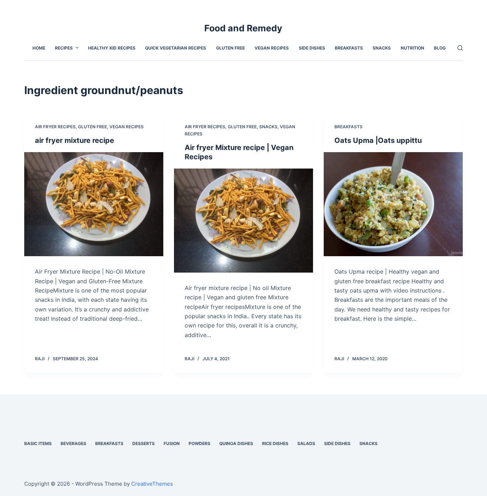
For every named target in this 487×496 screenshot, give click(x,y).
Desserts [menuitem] (143, 443)
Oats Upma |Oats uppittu (378, 140)
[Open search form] (460, 48)
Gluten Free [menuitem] (230, 48)
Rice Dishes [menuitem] (275, 443)
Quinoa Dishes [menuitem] (236, 443)
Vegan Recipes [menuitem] (272, 48)
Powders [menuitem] (199, 443)
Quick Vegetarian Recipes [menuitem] (175, 48)
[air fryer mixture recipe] (93, 204)
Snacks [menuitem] (382, 48)
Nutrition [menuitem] (412, 48)
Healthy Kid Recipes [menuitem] (111, 48)
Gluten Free (92, 126)
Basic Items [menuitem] (38, 443)
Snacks (268, 126)
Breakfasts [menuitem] (349, 48)
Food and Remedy (243, 28)
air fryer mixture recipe (74, 140)
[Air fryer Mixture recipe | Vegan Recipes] (243, 221)
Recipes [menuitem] (64, 48)
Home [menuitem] (38, 48)
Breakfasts (348, 126)
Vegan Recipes (126, 126)
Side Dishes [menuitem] (312, 48)
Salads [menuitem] (306, 443)
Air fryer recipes (55, 126)
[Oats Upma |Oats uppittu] (393, 204)
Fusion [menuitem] (172, 443)
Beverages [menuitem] (73, 443)
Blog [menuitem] (440, 48)
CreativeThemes (152, 483)
